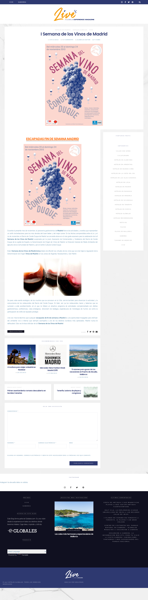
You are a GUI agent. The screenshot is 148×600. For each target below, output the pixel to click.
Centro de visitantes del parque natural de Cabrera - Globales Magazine (121, 527)
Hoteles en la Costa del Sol (123, 173)
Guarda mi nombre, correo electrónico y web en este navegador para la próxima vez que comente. (49, 455)
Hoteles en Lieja (123, 182)
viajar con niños (123, 151)
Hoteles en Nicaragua (123, 200)
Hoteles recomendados (123, 218)
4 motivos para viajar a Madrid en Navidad (21, 368)
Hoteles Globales (80, 30)
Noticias (123, 222)
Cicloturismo (123, 155)
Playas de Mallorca (123, 231)
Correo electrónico (47, 442)
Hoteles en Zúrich (123, 209)
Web (71, 442)
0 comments (68, 39)
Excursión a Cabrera (127, 529)
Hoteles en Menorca (123, 195)
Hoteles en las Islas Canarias (123, 177)
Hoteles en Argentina (123, 164)
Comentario (12, 411)
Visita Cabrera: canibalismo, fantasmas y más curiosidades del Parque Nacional (121, 539)
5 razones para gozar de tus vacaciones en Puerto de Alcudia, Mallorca (83, 372)
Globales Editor (83, 39)
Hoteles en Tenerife (123, 204)
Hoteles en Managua (123, 191)
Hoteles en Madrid (63, 30)
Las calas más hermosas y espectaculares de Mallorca (74, 535)
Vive (11, 2)
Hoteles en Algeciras (123, 160)
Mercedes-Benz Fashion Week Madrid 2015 (52, 369)
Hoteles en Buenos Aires (123, 169)
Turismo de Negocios (123, 240)
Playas (123, 227)
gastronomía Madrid (16, 331)
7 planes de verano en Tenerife (120, 517)
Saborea (22, 2)
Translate (25, 555)
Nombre (11, 442)
